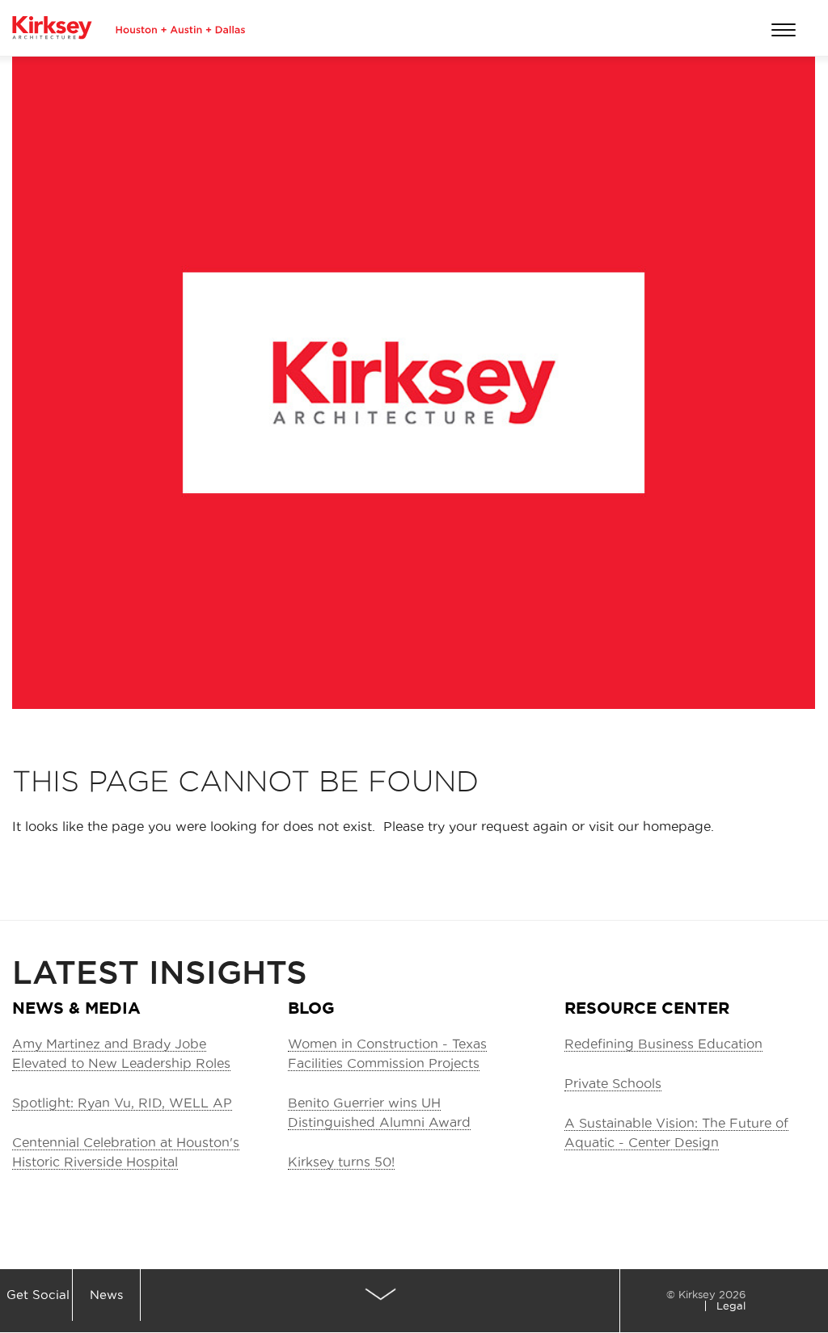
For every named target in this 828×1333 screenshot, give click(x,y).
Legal (731, 1305)
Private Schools (612, 1083)
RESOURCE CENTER (646, 1007)
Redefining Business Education (663, 1043)
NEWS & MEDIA (76, 1007)
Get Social (38, 1294)
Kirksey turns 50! (341, 1161)
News (106, 1294)
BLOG (311, 1007)
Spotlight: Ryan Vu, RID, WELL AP (122, 1102)
